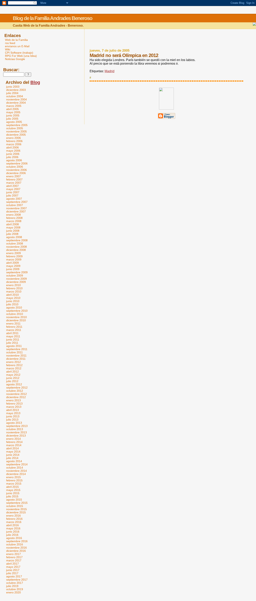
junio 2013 (12, 416)
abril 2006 (12, 147)
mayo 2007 (13, 189)
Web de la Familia (16, 39)
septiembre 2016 (17, 541)
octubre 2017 (14, 582)
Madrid (109, 71)
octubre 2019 (14, 589)
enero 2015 (13, 477)
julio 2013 (12, 419)
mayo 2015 (13, 490)
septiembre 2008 (17, 240)
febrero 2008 (14, 217)
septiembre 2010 (17, 310)
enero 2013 (13, 400)
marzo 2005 (13, 105)
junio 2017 (12, 570)
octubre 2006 (14, 166)
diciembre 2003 (16, 89)
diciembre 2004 (16, 102)
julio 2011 (12, 342)
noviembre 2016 (16, 547)
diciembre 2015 (16, 512)
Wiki (7, 49)
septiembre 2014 (17, 464)
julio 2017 (12, 573)
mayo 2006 (13, 150)
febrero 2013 (14, 403)
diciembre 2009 (16, 281)
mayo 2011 (13, 336)
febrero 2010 (14, 288)
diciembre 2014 (16, 474)
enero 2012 (13, 362)
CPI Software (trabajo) (19, 52)
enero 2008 (13, 214)
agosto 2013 (14, 422)
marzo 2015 (13, 483)
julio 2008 (12, 233)
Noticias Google (15, 59)
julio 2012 (12, 381)
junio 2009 (12, 269)
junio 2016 (12, 531)
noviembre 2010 (16, 317)
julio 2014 (12, 458)
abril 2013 (12, 410)
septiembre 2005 (17, 125)
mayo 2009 (13, 265)
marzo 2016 (13, 522)
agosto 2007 (14, 198)
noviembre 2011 (16, 355)
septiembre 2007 (17, 201)
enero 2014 (13, 438)
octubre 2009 (14, 275)
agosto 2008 (14, 237)
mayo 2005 (13, 112)
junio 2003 (12, 86)
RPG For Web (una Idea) (21, 55)
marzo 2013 (13, 406)
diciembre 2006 (16, 173)
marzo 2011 (13, 330)
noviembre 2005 (16, 131)
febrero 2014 (14, 442)
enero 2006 (13, 137)
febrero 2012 (14, 365)
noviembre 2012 (16, 394)
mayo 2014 (13, 451)
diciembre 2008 (16, 249)
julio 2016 (12, 534)
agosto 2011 (14, 346)
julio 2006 (12, 157)
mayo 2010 (13, 297)
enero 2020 (13, 592)
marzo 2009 (13, 259)
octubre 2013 (14, 429)
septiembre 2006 (17, 163)
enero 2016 (13, 515)
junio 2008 (12, 230)
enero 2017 (13, 554)
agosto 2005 (14, 121)
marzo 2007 (13, 182)
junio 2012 (12, 378)
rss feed (10, 43)
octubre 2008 (14, 243)
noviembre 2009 (16, 278)
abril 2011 (12, 333)
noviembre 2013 (16, 432)
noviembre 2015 (16, 509)
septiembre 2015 (17, 502)
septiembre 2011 (16, 349)
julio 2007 (12, 195)
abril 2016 (12, 525)
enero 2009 (13, 253)
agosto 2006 (14, 160)
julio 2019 (12, 586)
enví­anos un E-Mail (17, 46)
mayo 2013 (13, 413)
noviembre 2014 (16, 470)
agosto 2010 (14, 307)
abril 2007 (12, 185)
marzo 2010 (13, 291)
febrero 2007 (14, 179)
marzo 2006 (13, 144)
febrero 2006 (14, 141)
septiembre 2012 (17, 387)
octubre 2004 (14, 96)
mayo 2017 (13, 566)
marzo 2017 (13, 560)
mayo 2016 (13, 528)
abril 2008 (12, 224)
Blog (35, 82)
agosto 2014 (14, 461)
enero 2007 (13, 176)
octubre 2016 (14, 544)
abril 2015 (12, 486)
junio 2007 (12, 192)
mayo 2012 (13, 374)
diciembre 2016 (16, 550)
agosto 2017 (14, 576)
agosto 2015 (14, 499)
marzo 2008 (13, 221)
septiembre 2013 (17, 426)
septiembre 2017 (17, 579)
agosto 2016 (14, 538)
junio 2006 (12, 153)
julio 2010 (12, 304)
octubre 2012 (14, 390)
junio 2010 (12, 301)
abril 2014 (12, 448)
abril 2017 (12, 563)
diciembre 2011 (16, 358)
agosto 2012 (14, 384)
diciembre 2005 (16, 134)
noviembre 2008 (16, 246)
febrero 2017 (14, 557)
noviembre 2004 (16, 99)
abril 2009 (12, 262)
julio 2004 (12, 93)
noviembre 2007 (16, 208)
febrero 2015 (14, 480)
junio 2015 (12, 493)
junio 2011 (12, 339)
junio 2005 (12, 115)
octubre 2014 (14, 467)
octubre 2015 (14, 506)
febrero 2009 (14, 256)
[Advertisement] (166, 39)
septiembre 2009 (17, 272)
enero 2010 (13, 285)
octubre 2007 (14, 205)
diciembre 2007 (16, 211)
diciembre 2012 (16, 397)
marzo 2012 (13, 368)
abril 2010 (12, 294)
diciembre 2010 (16, 320)
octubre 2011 (14, 352)
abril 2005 (12, 109)
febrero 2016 (14, 518)
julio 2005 (12, 118)
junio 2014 (12, 454)
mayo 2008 (13, 227)
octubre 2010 (14, 314)
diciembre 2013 (16, 435)
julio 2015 (12, 496)
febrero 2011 (14, 326)
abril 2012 (12, 371)
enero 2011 (13, 323)
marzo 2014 (13, 445)
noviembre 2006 (16, 169)
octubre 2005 (14, 128)
